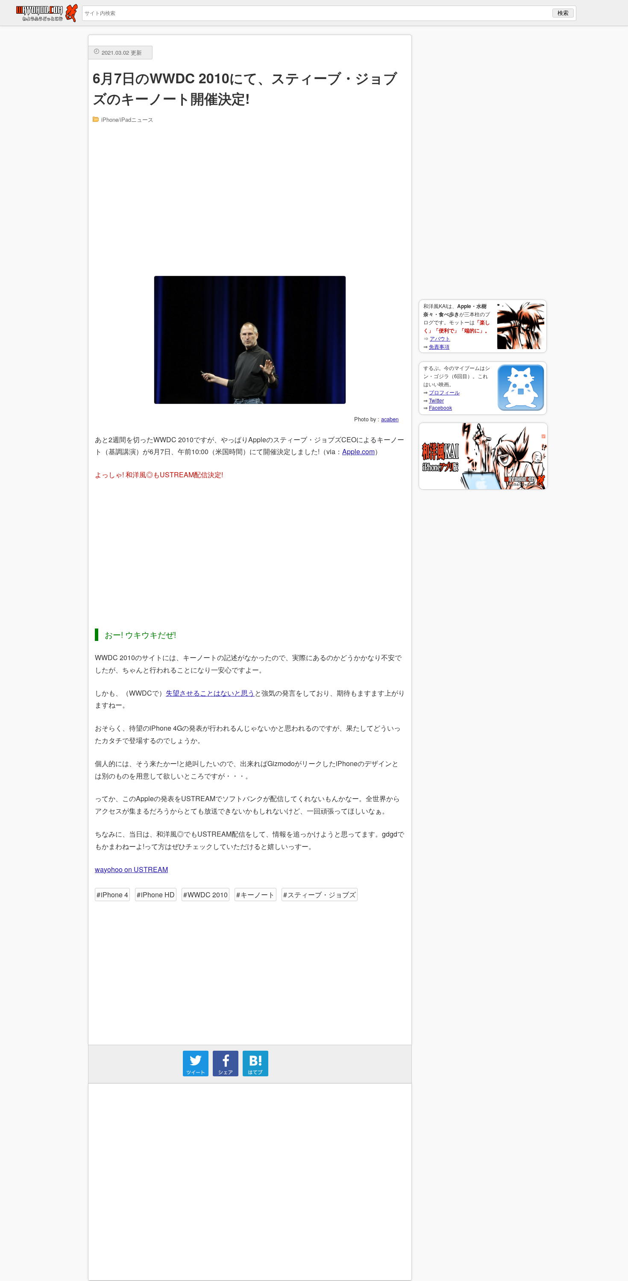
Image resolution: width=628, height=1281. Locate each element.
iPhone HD (158, 894)
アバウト (440, 338)
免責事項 (439, 346)
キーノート (258, 894)
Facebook (440, 407)
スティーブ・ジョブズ (322, 894)
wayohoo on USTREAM (131, 869)
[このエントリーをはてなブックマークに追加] (255, 1073)
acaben (390, 419)
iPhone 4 (114, 894)
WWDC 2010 (208, 894)
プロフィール (444, 392)
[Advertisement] (483, 163)
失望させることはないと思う (210, 693)
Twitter (436, 400)
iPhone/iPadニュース (127, 119)
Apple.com (358, 451)
